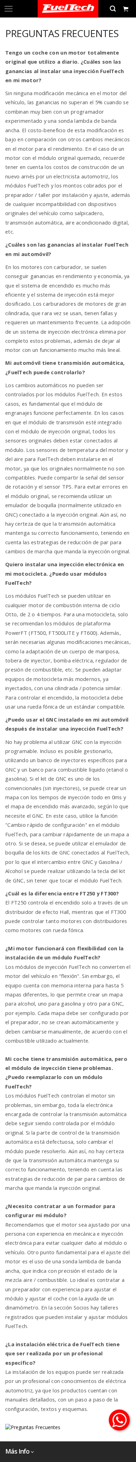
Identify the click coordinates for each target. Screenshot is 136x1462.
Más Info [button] (17, 1451)
